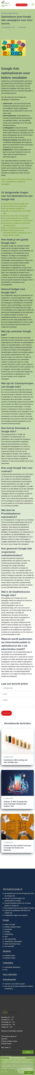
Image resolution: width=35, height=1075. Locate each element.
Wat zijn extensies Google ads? (14, 208)
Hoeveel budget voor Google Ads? (15, 206)
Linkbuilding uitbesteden (12, 967)
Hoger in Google (9, 924)
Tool (5, 969)
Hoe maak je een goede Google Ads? (15, 203)
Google (6, 920)
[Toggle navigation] (33, 4)
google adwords (12, 13)
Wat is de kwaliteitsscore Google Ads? (16, 228)
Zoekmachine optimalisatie (13, 941)
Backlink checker (9, 958)
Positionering (8, 934)
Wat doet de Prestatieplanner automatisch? (18, 220)
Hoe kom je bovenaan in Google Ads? (16, 216)
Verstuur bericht (6, 713)
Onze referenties (10, 974)
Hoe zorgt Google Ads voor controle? (16, 218)
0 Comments (21, 27)
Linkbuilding (8, 963)
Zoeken (28, 1052)
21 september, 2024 (8, 27)
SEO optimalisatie (10, 939)
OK (29, 1072)
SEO (6, 936)
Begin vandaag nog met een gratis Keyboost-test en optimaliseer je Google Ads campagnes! (17, 181)
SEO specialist (9, 946)
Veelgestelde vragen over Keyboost (16, 915)
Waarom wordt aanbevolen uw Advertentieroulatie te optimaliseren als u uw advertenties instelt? (17, 233)
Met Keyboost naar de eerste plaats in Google (19, 908)
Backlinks (7, 951)
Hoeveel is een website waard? (14, 984)
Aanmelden (8, 929)
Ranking (7, 932)
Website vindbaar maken (12, 927)
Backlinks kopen (9, 955)
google (3, 13)
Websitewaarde (9, 979)
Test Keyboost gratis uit (12, 889)
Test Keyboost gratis (21, 4)
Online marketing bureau (12, 944)
